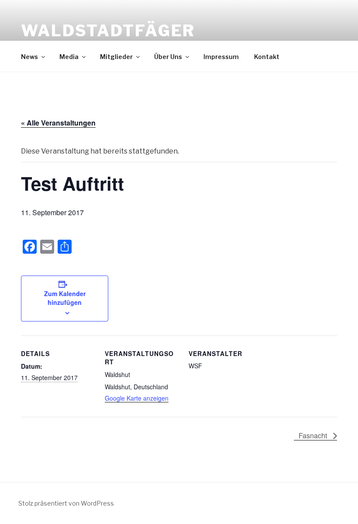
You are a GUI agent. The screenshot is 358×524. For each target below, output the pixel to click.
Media (69, 56)
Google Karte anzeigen (137, 398)
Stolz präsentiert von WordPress (66, 503)
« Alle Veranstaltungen (58, 123)
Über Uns (168, 56)
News (29, 56)
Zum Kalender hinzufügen (65, 298)
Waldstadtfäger (108, 30)
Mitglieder (116, 56)
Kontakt (266, 56)
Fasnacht (314, 435)
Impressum (221, 56)
